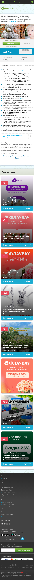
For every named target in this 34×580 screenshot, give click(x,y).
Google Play (15, 535)
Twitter (7, 524)
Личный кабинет (32, 2)
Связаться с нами (6, 517)
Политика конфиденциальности (11, 509)
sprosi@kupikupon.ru (7, 514)
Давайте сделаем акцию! (9, 492)
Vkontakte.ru (5, 524)
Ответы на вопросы (7, 487)
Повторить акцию (11, 43)
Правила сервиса (6, 485)
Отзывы (19, 65)
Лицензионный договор (8, 504)
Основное (5, 65)
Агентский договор (7, 502)
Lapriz (22, 70)
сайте (21, 98)
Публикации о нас (7, 481)
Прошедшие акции (7, 497)
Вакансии (4, 483)
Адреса (12, 65)
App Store (5, 535)
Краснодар (17, 2)
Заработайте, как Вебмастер (10, 495)
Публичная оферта (7, 507)
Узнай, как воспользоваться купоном (14, 136)
